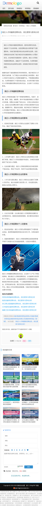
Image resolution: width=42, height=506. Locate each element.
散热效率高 (34, 505)
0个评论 (29, 36)
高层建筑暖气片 (16, 499)
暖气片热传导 (35, 495)
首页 (4, 8)
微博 (29, 341)
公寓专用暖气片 (6, 501)
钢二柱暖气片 (14, 491)
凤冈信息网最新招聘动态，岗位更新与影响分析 (18, 297)
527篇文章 (18, 341)
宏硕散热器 (20, 497)
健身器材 (36, 8)
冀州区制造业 (11, 505)
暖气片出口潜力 (23, 491)
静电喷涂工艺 (28, 497)
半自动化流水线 (4, 491)
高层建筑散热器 (9, 503)
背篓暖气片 (16, 495)
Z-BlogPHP (32, 485)
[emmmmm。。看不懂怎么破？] (25, 450)
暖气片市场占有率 (34, 491)
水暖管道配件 (27, 503)
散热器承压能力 (11, 497)
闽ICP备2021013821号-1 (22, 488)
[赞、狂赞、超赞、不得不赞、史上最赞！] (27, 450)
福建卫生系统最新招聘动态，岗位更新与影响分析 (19, 310)
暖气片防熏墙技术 (25, 495)
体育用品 (27, 8)
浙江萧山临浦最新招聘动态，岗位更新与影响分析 (19, 304)
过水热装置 (34, 503)
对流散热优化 (11, 493)
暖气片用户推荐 (20, 493)
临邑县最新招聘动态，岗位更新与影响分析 (17, 300)
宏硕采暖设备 (16, 501)
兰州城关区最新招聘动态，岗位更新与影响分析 (18, 307)
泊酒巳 (12, 341)
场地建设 (19, 8)
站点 (24, 341)
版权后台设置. (21, 485)
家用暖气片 (24, 501)
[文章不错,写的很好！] (22, 450)
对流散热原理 (27, 505)
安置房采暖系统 (6, 499)
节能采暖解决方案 (26, 499)
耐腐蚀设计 (19, 505)
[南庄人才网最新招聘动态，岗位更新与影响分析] (20, 141)
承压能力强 (8, 495)
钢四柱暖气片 (32, 501)
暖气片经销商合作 (31, 493)
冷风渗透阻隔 (18, 503)
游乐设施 (11, 8)
